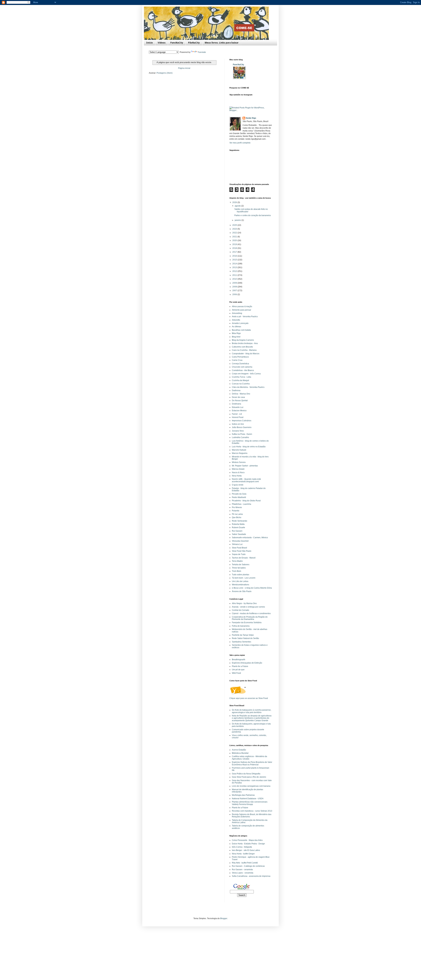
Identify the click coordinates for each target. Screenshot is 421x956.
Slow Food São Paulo (241, 551)
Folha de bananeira (240, 626)
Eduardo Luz (237, 407)
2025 (234, 225)
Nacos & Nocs (238, 472)
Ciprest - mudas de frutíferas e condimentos (251, 613)
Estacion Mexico (239, 410)
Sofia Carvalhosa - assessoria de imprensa (251, 876)
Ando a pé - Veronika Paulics (245, 316)
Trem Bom (236, 571)
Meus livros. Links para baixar (221, 42)
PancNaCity (176, 42)
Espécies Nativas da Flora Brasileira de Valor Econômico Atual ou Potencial (252, 763)
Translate (202, 52)
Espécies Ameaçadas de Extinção (247, 663)
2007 (234, 290)
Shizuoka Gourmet (240, 541)
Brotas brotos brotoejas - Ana (245, 343)
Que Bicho (236, 517)
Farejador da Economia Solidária (246, 622)
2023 (234, 229)
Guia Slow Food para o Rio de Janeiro (249, 777)
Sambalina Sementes (241, 642)
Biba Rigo (236, 333)
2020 (234, 240)
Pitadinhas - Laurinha (241, 504)
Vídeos (161, 42)
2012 (234, 271)
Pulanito (235, 511)
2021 (234, 237)
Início (149, 42)
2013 (234, 267)
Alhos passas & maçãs (242, 306)
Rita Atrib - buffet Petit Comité (245, 863)
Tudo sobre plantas (240, 574)
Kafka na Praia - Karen (242, 434)
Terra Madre (237, 561)
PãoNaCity (194, 42)
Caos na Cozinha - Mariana (244, 350)
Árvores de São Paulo (241, 591)
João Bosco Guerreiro (241, 427)
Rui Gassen (237, 531)
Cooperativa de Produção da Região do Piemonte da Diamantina (250, 618)
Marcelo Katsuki (239, 450)
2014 (234, 264)
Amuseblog (237, 313)
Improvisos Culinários (241, 420)
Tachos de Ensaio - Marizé (244, 558)
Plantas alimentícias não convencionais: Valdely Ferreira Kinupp (250, 803)
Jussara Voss (238, 431)
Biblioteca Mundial (240, 753)
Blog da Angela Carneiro (243, 340)
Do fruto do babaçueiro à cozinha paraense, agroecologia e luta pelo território (251, 711)
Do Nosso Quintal (240, 400)
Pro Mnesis (237, 507)
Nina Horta (237, 476)
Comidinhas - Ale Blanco (243, 370)
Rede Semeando (239, 521)
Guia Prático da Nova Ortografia (246, 774)
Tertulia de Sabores (240, 564)
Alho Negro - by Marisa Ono (244, 603)
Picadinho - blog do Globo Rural (246, 500)
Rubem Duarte (238, 527)
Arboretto (236, 320)
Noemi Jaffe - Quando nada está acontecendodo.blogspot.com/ (246, 480)
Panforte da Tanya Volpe (243, 635)
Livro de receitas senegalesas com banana (251, 786)
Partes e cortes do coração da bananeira (252, 215)
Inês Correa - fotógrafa (242, 847)
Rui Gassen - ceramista (242, 869)
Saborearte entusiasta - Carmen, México (250, 537)
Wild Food (236, 673)
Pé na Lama (237, 514)
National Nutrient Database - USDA (247, 798)
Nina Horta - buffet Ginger (243, 854)
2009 (234, 283)
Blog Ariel (236, 337)
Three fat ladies (239, 568)
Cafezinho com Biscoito (242, 347)
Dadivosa (236, 390)
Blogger (223, 918)
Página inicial (184, 68)
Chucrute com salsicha (242, 367)
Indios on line (238, 424)
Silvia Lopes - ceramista (242, 873)
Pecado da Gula (239, 494)
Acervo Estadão (239, 750)
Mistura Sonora (239, 462)
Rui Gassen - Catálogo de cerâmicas (248, 866)
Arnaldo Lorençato (240, 323)
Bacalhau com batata (241, 330)
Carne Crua (237, 360)
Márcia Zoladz (238, 469)
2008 (234, 287)
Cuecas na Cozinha (241, 384)
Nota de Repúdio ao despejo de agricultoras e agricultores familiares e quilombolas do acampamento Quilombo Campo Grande (252, 718)
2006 (234, 294)
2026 (234, 202)
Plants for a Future (240, 666)
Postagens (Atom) (165, 73)
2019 (234, 244)
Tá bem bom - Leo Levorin (243, 578)
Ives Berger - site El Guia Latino (246, 850)
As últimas (236, 326)
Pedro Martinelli (239, 497)
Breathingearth (238, 659)
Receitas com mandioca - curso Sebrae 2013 (252, 811)
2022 (234, 233)
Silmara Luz (237, 544)
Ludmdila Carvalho (240, 437)
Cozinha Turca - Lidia (241, 377)
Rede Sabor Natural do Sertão (245, 638)
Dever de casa (238, 397)
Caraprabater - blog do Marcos (245, 353)
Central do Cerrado (240, 610)
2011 (234, 275)
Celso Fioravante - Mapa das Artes (247, 840)
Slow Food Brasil (239, 548)
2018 (234, 248)
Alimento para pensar (241, 310)
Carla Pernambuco (240, 357)
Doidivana (236, 404)
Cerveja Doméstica (240, 363)
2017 (234, 252)
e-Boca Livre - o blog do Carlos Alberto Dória (252, 588)
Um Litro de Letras (240, 581)
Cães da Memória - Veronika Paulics (248, 387)
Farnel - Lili (237, 414)
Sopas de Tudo (239, 554)
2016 (234, 256)
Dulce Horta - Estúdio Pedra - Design (248, 844)
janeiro (238, 220)
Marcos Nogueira (239, 453)
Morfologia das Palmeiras (243, 795)
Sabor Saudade (239, 534)
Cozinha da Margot (240, 380)
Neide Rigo (251, 118)
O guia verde (237, 485)
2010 (234, 279)
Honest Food (237, 417)
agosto (238, 206)
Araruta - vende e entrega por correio (248, 607)
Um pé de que (238, 669)
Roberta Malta (238, 524)
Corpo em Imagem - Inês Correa (246, 374)
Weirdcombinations (240, 584)
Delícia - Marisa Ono (241, 394)
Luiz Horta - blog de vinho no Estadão (249, 446)
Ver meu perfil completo (239, 143)
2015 (234, 260)
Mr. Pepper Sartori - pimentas (245, 466)
